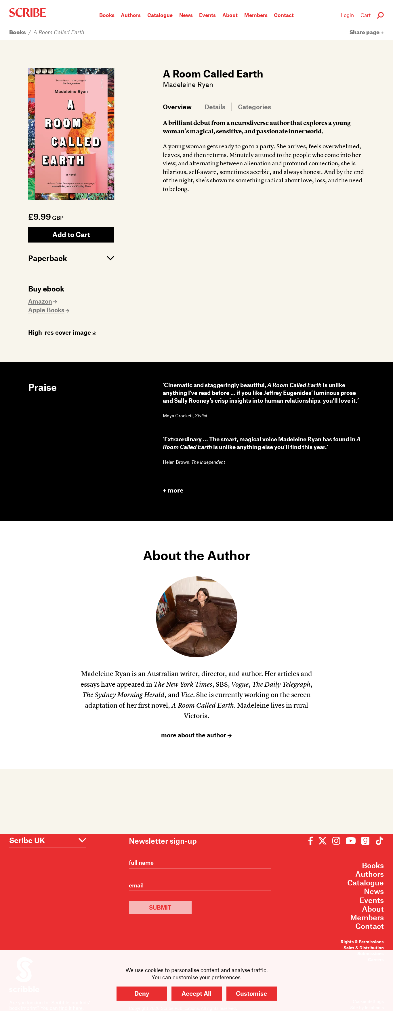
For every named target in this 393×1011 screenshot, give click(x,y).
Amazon (40, 301)
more (175, 490)
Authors (131, 15)
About (230, 15)
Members (256, 15)
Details (215, 106)
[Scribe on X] (322, 840)
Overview (177, 106)
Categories (254, 106)
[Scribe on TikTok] (378, 840)
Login (347, 15)
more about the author (194, 735)
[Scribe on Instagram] (336, 840)
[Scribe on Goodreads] (365, 840)
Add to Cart (71, 234)
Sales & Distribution (364, 947)
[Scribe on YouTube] (350, 840)
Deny (141, 993)
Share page (365, 32)
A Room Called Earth (58, 32)
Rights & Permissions (362, 941)
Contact (284, 15)
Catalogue (160, 15)
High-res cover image (60, 332)
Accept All (196, 993)
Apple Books (46, 309)
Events (207, 15)
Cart (365, 15)
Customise (251, 993)
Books (107, 15)
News (186, 15)
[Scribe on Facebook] (312, 840)
